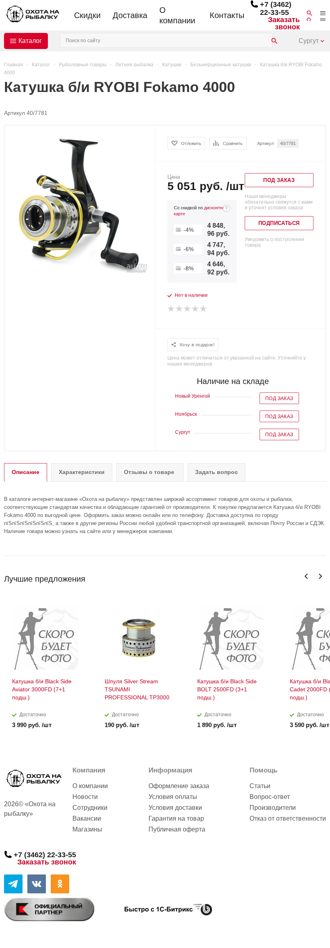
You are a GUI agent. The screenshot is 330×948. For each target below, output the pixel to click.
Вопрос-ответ (270, 796)
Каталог (30, 40)
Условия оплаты (172, 796)
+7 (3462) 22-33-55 (275, 8)
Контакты (227, 15)
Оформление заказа (178, 786)
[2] (179, 309)
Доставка (130, 15)
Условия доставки (175, 807)
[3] (188, 309)
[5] (204, 309)
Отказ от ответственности (288, 818)
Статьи (260, 786)
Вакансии (86, 818)
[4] (196, 309)
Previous (306, 576)
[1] (171, 309)
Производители (273, 807)
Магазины (87, 829)
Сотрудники (89, 807)
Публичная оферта (176, 829)
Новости (85, 796)
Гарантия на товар (176, 818)
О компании (177, 15)
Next (320, 576)
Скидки (87, 15)
